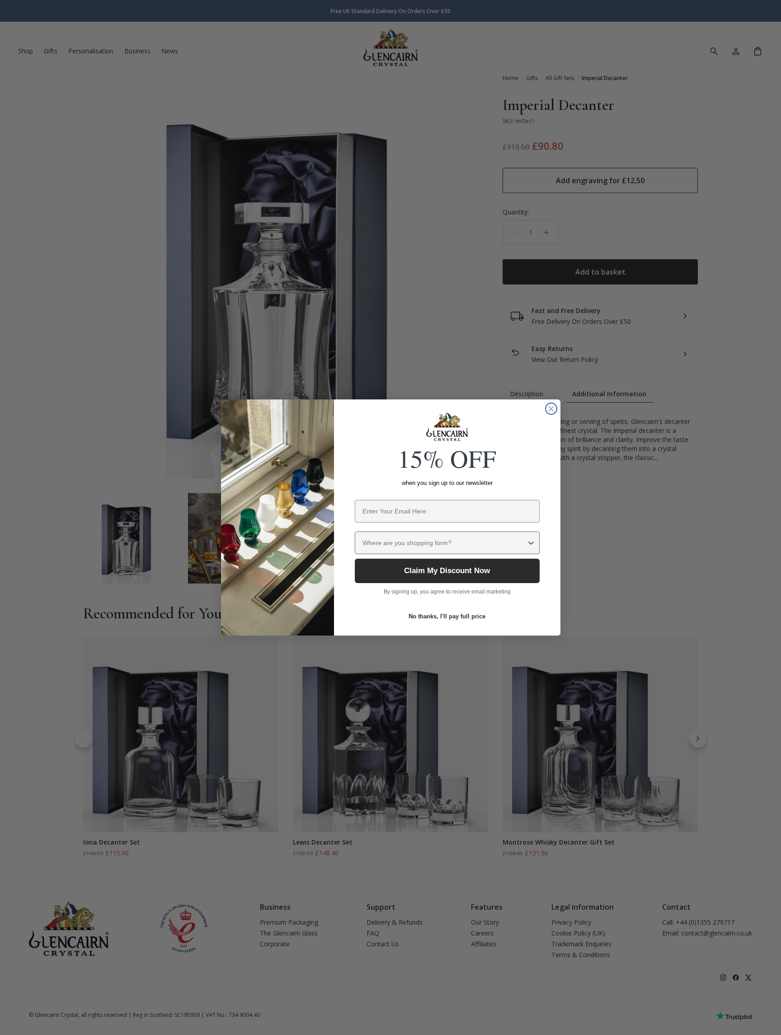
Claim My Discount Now (447, 570)
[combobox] (444, 543)
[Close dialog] (551, 408)
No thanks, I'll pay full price (447, 616)
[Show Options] (531, 543)
